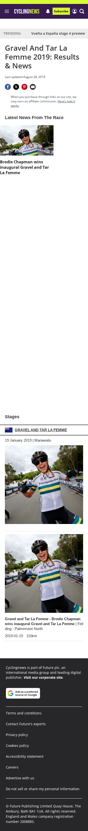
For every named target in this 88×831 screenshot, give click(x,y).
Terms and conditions (24, 713)
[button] (81, 11)
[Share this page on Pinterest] (24, 87)
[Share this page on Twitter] (16, 87)
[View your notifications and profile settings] (48, 11)
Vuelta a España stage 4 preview (58, 33)
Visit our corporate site (43, 677)
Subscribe (61, 11)
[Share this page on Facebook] (8, 87)
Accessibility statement (25, 756)
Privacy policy (17, 734)
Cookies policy (17, 745)
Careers (12, 767)
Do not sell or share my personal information (42, 788)
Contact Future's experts (26, 724)
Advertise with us (20, 778)
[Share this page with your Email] (33, 87)
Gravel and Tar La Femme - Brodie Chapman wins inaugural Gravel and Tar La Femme (44, 624)
